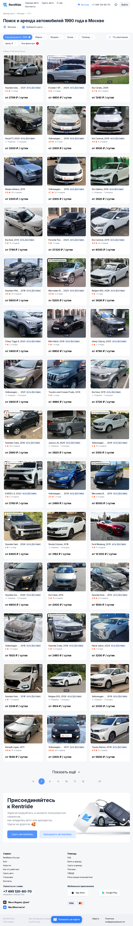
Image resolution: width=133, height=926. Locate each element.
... (91, 781)
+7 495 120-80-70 (17, 891)
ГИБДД (71, 873)
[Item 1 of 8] (66, 475)
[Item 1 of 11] (23, 323)
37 (99, 781)
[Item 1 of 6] (23, 171)
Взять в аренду (75, 861)
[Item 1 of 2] (110, 69)
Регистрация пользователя (80, 877)
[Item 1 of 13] (66, 69)
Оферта (95, 919)
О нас (60, 3)
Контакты (30, 6)
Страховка (8, 877)
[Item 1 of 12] (23, 222)
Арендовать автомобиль (57, 834)
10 (66, 781)
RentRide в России (11, 858)
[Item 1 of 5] (110, 323)
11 (75, 781)
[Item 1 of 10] (66, 323)
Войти (125, 4)
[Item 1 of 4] (66, 120)
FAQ (69, 858)
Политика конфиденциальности (115, 920)
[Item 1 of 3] (66, 171)
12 (83, 781)
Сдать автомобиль (22, 834)
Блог (5, 861)
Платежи (72, 869)
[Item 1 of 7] (23, 69)
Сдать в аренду (75, 865)
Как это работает (11, 869)
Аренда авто (32, 3)
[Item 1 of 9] (23, 120)
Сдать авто (48, 3)
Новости (7, 865)
